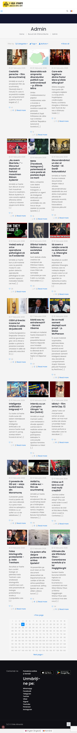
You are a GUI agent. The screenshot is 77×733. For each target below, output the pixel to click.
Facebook (27, 691)
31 (61, 624)
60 (51, 631)
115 (19, 644)
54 (30, 631)
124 (50, 644)
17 (12, 624)
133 (26, 647)
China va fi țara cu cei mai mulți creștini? (57, 486)
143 (61, 647)
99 (19, 641)
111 (61, 641)
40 (37, 627)
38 (30, 627)
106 (43, 641)
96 (65, 637)
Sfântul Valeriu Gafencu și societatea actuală (38, 248)
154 (43, 650)
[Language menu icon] (72, 11)
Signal (25, 701)
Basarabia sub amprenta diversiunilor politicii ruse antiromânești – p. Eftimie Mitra (38, 80)
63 (61, 631)
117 (26, 644)
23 (33, 624)
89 (40, 637)
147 (19, 650)
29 (54, 624)
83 (19, 637)
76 (51, 634)
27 (47, 624)
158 (57, 650)
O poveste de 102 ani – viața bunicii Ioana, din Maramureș (16, 487)
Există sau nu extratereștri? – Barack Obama (37, 324)
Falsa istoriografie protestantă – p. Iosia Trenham (16, 557)
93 (54, 637)
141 (54, 647)
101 (26, 641)
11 (56, 524)
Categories (21, 44)
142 (57, 647)
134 (30, 647)
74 (44, 634)
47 (61, 627)
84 (23, 637)
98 (16, 641)
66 (16, 634)
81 (12, 637)
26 (44, 624)
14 (57, 621)
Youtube (26, 704)
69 (26, 634)
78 (58, 634)
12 (50, 621)
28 (51, 624)
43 (47, 627)
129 (12, 647)
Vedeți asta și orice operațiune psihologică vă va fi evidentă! (17, 250)
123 (47, 644)
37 (26, 627)
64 (64, 631)
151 (33, 650)
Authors (44, 44)
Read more (21, 110)
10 (44, 621)
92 (51, 637)
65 (12, 634)
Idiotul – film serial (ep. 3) (59, 405)
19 (19, 624)
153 (40, 650)
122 (44, 644)
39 (33, 627)
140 (50, 647)
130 (16, 647)
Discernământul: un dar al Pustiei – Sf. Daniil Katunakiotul (61, 166)
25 (40, 624)
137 (40, 647)
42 (44, 627)
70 (30, 634)
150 (30, 650)
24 (37, 624)
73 (40, 634)
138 (43, 647)
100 (23, 641)
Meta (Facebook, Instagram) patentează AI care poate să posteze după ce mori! (38, 169)
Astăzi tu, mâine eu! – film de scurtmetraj (36, 485)
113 (12, 644)
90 (44, 637)
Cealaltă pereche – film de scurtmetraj (17, 74)
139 (47, 647)
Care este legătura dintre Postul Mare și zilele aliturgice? (59, 77)
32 (65, 624)
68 (23, 634)
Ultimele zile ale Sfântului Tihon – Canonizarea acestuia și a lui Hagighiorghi (59, 560)
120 (37, 644)
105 (40, 641)
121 (40, 644)
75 (47, 634)
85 (26, 637)
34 (16, 627)
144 (64, 647)
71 (33, 634)
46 (58, 627)
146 (16, 650)
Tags (33, 44)
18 (16, 624)
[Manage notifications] (3, 727)
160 (64, 650)
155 (47, 650)
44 (51, 627)
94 (58, 637)
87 (33, 637)
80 (65, 634)
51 (19, 631)
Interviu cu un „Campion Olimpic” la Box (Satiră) (37, 408)
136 (36, 647)
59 (47, 631)
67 (19, 634)
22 (30, 624)
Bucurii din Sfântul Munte (38, 34)
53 (26, 631)
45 (54, 627)
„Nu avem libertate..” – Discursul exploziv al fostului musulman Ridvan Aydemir (16, 170)
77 (54, 634)
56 (37, 631)
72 (37, 634)
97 (12, 641)
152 (37, 650)
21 (26, 624)
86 (30, 637)
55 (33, 631)
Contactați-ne (12, 671)
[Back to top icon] (69, 724)
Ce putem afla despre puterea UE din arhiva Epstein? (38, 558)
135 (33, 647)
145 (12, 650)
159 (61, 650)
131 (19, 647)
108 (50, 641)
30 (58, 624)
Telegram (27, 694)
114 (16, 644)
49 (12, 631)
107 (47, 641)
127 (61, 644)
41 (40, 627)
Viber (25, 699)
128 (64, 644)
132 (23, 647)
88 (37, 637)
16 (64, 621)
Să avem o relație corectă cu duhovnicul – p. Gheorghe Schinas (60, 250)
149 (26, 650)
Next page (38, 654)
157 (54, 650)
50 (16, 631)
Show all (66, 44)
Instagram (27, 709)
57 (40, 631)
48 (64, 627)
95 (61, 637)
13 (54, 621)
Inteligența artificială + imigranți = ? (16, 406)
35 (19, 627)
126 (57, 644)
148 (23, 650)
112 (65, 641)
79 (61, 634)
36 (23, 627)
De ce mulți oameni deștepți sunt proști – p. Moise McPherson (59, 326)
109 (54, 641)
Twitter (26, 696)
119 (33, 644)
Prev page (39, 615)
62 (58, 631)
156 (50, 650)
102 (30, 641)
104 (36, 641)
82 (16, 637)
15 (61, 621)
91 (47, 637)
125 (54, 644)
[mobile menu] (1, 11)
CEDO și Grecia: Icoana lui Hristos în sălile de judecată (17, 324)
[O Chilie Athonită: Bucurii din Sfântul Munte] (13, 4)
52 (23, 631)
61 (54, 631)
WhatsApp (27, 688)
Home (21, 34)
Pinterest (27, 707)
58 (44, 631)
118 (30, 644)
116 (23, 644)
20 (23, 624)
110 (58, 641)
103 (33, 641)
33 (12, 627)
